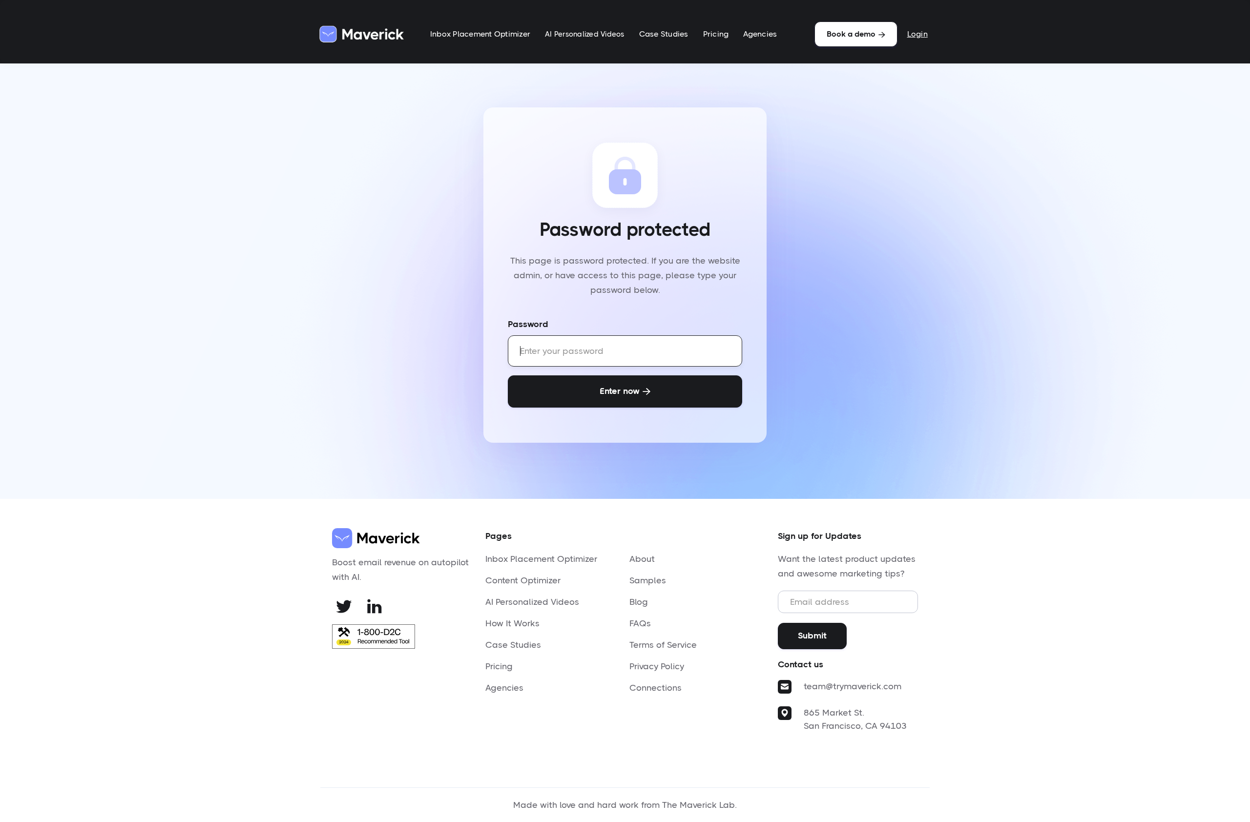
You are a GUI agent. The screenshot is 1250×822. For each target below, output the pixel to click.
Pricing (716, 34)
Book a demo (856, 34)
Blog (638, 602)
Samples (647, 580)
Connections (655, 688)
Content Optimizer (523, 580)
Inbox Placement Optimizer (480, 34)
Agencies (760, 34)
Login (917, 34)
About (642, 559)
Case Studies (663, 34)
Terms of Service (663, 645)
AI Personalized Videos (585, 34)
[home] (361, 34)
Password (528, 324)
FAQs (640, 623)
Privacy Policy (656, 666)
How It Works (512, 623)
